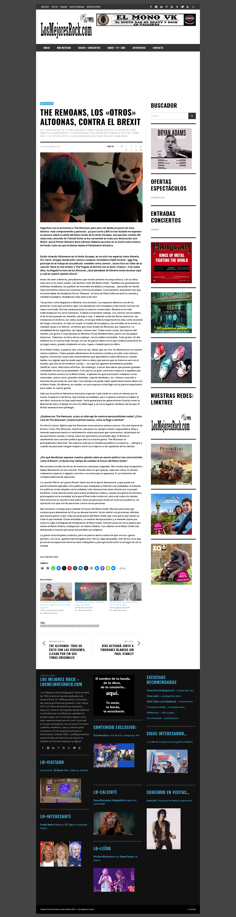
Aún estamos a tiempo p (53, 508)
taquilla (155, 229)
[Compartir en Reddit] (131, 150)
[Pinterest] (166, 7)
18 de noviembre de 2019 (51, 146)
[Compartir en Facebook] (117, 146)
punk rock (60, 626)
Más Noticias (47, 103)
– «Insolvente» (170, 701)
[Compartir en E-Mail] (141, 150)
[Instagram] (156, 7)
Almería (44, 626)
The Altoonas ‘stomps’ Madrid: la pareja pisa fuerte (89, 603)
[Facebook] (151, 7)
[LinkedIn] (161, 7)
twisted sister (93, 626)
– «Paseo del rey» (170, 690)
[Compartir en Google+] (126, 146)
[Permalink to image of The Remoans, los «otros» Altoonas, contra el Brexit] (91, 187)
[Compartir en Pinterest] (131, 146)
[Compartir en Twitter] (122, 146)
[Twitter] (182, 7)
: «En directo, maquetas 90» (116, 735)
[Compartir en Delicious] (126, 150)
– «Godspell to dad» (164, 696)
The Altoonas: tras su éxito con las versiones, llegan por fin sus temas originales (55, 605)
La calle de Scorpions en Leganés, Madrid (170, 741)
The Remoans (81, 626)
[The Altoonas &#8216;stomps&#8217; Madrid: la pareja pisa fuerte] (91, 592)
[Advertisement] (118, 77)
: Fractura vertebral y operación (169, 800)
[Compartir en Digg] (136, 150)
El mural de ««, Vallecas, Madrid (64, 770)
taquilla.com (158, 197)
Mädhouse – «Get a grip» (161, 712)
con (106, 856)
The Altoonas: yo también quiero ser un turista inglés (124, 603)
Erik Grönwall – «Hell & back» (163, 718)
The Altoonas (70, 626)
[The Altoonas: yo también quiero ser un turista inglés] (125, 592)
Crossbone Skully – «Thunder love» (166, 707)
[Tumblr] (177, 7)
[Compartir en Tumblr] (136, 146)
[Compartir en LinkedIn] (141, 146)
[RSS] (171, 7)
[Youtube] (187, 7)
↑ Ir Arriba (191, 909)
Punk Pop (51, 626)
